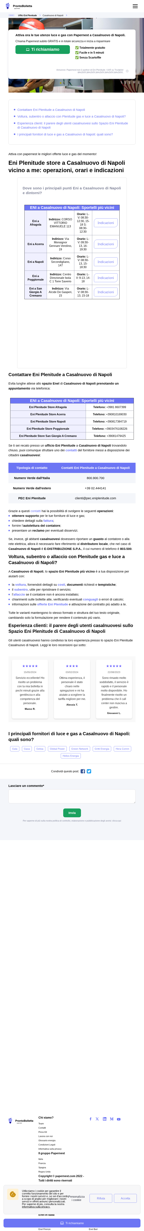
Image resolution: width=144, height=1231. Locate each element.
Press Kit (42, 1132)
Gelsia (39, 748)
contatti (36, 511)
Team (41, 1123)
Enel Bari (93, 1229)
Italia (40, 1159)
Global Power (57, 748)
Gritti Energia (102, 748)
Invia (72, 813)
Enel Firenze (44, 1229)
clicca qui (116, 821)
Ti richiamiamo (45, 49)
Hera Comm (122, 748)
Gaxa (27, 748)
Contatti (42, 1128)
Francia (42, 1163)
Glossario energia (46, 1140)
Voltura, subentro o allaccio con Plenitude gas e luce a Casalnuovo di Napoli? (71, 116)
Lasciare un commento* (26, 786)
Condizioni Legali (46, 1145)
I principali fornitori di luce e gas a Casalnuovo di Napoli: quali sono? (65, 134)
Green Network (79, 748)
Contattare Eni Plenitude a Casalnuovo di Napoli (51, 110)
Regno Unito (44, 1172)
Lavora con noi (45, 1136)
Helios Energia (71, 755)
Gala (14, 748)
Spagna (42, 1167)
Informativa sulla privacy (49, 1149)
